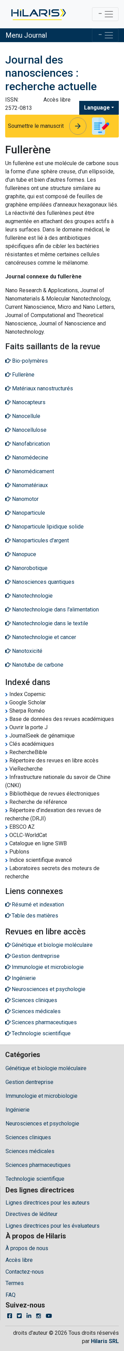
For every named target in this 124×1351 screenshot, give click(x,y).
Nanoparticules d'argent (40, 540)
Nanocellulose (28, 430)
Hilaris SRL (105, 1341)
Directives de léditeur (32, 1214)
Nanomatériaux (29, 485)
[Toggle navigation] (105, 14)
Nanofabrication (30, 443)
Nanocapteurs (28, 402)
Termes (15, 1283)
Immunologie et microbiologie (42, 1096)
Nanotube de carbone (37, 665)
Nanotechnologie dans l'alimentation (55, 609)
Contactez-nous (25, 1271)
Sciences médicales (30, 1151)
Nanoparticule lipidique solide (47, 526)
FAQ (11, 1295)
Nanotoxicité (26, 651)
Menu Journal (26, 35)
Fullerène (22, 374)
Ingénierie (18, 1109)
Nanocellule (25, 416)
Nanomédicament (32, 471)
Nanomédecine (29, 457)
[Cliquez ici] (38, 14)
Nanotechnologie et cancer (43, 637)
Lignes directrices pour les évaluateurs (53, 1225)
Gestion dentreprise (29, 1082)
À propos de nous (27, 1248)
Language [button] (97, 107)
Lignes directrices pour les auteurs (48, 1202)
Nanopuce (23, 554)
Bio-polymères (29, 361)
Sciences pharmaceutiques (38, 1165)
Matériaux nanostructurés (42, 388)
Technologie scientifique (35, 1179)
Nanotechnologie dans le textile (49, 623)
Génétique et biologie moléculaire (46, 1068)
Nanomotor (25, 499)
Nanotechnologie (32, 595)
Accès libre (19, 1260)
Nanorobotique (29, 568)
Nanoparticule (28, 513)
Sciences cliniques (28, 1137)
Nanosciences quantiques (42, 582)
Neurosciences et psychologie (42, 1123)
